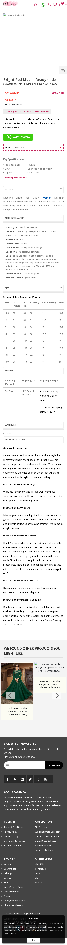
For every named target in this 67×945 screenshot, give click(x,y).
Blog (37, 877)
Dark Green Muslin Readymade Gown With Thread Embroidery (17, 711)
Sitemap (39, 882)
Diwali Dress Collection (46, 840)
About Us (39, 864)
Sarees (7, 877)
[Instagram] (37, 779)
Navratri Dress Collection (47, 836)
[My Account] (48, 4)
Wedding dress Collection (47, 831)
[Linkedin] (22, 779)
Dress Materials (12, 891)
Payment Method (12, 845)
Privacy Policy (10, 831)
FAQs (37, 873)
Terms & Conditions (13, 827)
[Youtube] (44, 779)
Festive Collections (44, 849)
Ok (33, 939)
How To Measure (14, 147)
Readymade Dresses (14, 900)
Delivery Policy (11, 836)
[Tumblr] (50, 779)
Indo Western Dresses (15, 886)
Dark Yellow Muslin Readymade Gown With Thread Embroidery (50, 684)
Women (47, 197)
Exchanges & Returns (14, 840)
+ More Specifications (14, 177)
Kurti (6, 882)
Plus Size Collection (13, 905)
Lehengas (9, 873)
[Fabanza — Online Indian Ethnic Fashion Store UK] (9, 3)
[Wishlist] (54, 4)
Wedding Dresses (44, 845)
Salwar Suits (10, 868)
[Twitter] (30, 779)
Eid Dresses (41, 827)
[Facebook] (7, 779)
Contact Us (40, 868)
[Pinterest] (14, 779)
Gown (7, 896)
